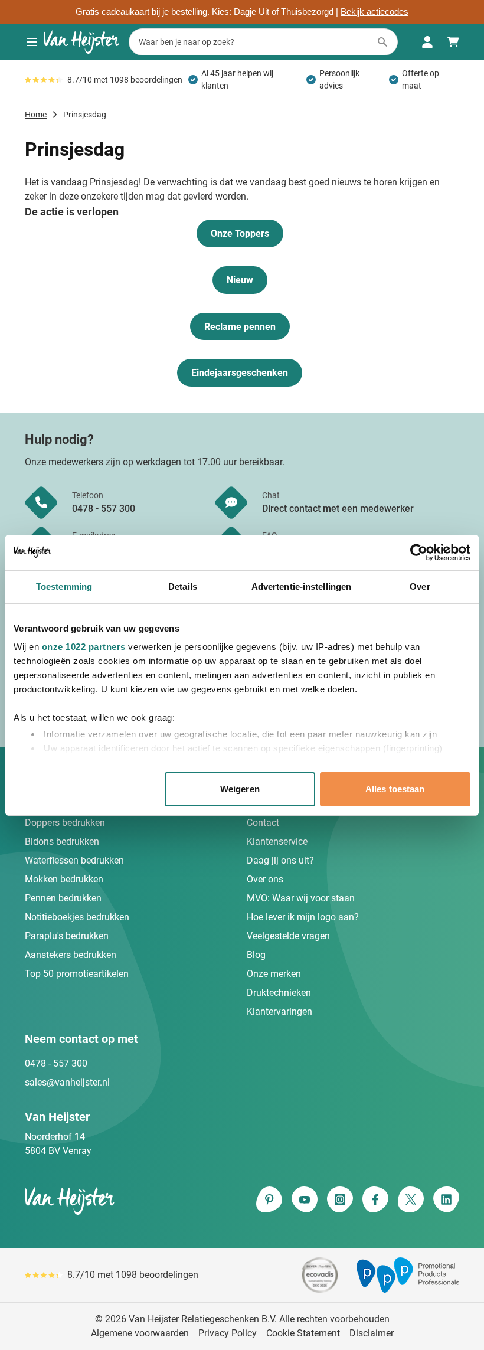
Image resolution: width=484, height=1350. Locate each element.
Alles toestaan (394, 789)
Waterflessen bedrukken (74, 860)
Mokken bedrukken (64, 879)
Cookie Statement (303, 1333)
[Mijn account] (427, 42)
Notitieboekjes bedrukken (77, 917)
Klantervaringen (279, 1011)
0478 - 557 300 (56, 1063)
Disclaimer (371, 1333)
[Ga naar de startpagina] (81, 42)
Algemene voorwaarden (140, 1333)
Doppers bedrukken (65, 822)
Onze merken (274, 973)
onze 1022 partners (84, 647)
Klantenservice (277, 841)
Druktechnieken (279, 992)
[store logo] (131, 1200)
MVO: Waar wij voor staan (301, 898)
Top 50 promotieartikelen (77, 973)
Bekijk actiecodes (374, 12)
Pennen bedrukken (63, 898)
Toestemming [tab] (64, 586)
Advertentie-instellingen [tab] (301, 586)
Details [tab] (182, 586)
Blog (256, 954)
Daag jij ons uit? (280, 860)
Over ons (265, 879)
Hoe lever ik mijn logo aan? (303, 917)
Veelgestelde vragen (288, 936)
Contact (263, 822)
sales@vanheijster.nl (67, 1082)
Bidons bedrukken (62, 841)
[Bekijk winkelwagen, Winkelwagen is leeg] (453, 42)
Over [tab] (420, 586)
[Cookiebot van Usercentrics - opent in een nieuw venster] (418, 552)
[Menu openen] (32, 42)
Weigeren (240, 789)
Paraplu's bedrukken (67, 936)
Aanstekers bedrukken (70, 954)
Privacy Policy (227, 1333)
